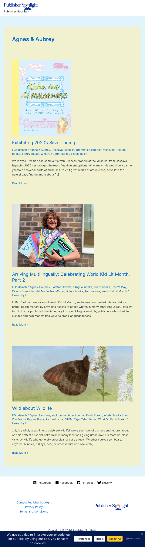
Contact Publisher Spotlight (34, 502)
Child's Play (119, 287)
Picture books (74, 291)
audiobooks (59, 415)
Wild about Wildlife (32, 408)
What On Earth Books (55, 154)
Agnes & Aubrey (39, 150)
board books (102, 287)
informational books (88, 150)
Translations (92, 291)
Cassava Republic (63, 150)
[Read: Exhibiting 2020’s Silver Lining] (41, 98)
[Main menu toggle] (137, 8)
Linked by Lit (79, 154)
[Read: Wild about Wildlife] (72, 373)
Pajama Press (35, 419)
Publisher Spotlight (16, 11)
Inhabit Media (40, 291)
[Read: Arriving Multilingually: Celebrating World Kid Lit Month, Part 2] (53, 235)
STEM (68, 419)
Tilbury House (30, 154)
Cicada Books (21, 291)
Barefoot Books (61, 287)
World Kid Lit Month (114, 291)
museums (109, 150)
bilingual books (82, 287)
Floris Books (94, 415)
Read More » (20, 183)
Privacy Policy (34, 507)
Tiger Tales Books (85, 419)
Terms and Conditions (34, 511)
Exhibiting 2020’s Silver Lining (43, 142)
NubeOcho (57, 291)
